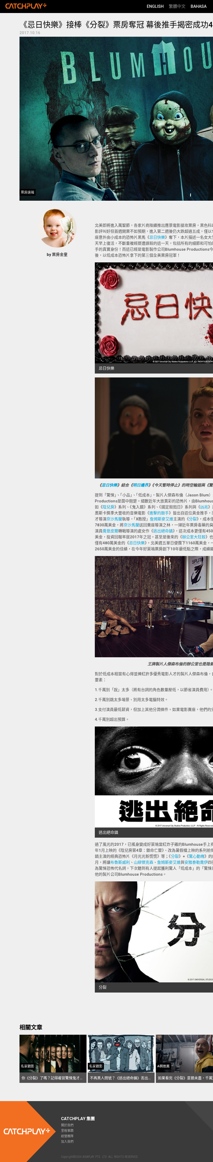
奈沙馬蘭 (114, 519)
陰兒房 (108, 507)
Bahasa (199, 6)
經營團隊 (67, 1136)
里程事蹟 (67, 1131)
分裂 (193, 519)
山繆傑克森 (143, 862)
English (155, 6)
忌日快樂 (157, 237)
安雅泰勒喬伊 (196, 862)
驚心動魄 (196, 856)
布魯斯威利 (120, 862)
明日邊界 (140, 485)
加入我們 (67, 1142)
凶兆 (204, 507)
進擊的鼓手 (159, 513)
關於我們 (67, 1125)
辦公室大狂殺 (193, 537)
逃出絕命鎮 (163, 531)
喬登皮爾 (110, 531)
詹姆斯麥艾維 (161, 519)
